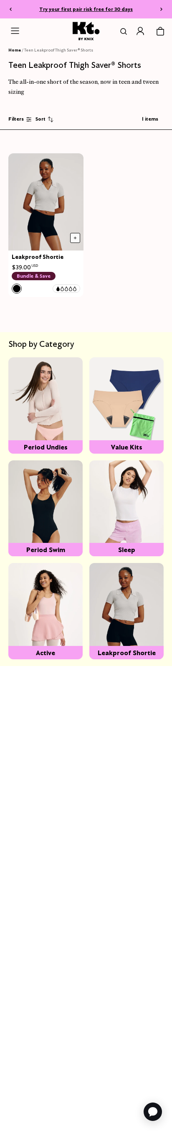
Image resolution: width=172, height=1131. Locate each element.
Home (14, 50)
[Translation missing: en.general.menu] (15, 31)
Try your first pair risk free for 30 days (86, 9)
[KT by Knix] (86, 31)
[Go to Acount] (140, 31)
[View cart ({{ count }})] (160, 31)
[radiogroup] (17, 289)
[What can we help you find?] (122, 31)
